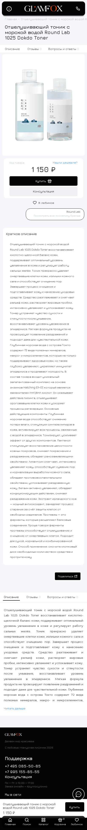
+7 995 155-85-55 (22, 771)
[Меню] (9, 8)
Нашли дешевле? (65, 162)
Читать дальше (15, 708)
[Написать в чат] (78, 794)
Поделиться (65, 576)
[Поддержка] (78, 8)
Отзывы (34, 49)
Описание (12, 49)
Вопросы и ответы (63, 49)
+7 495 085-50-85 (23, 766)
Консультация (43, 191)
